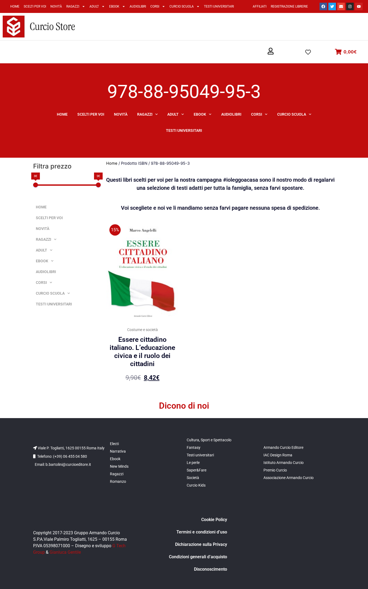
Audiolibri (138, 6)
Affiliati (259, 6)
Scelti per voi (35, 6)
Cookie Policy (214, 519)
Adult (94, 6)
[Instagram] (350, 6)
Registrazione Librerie (289, 6)
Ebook (114, 6)
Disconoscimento (210, 569)
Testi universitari (219, 6)
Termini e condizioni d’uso (201, 532)
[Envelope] (341, 6)
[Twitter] (332, 6)
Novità (56, 6)
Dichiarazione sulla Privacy (201, 544)
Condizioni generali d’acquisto (198, 556)
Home (14, 6)
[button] (270, 51)
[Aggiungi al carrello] (173, 230)
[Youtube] (359, 6)
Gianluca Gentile (65, 552)
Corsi (154, 6)
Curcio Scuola (181, 6)
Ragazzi (72, 6)
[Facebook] (323, 6)
